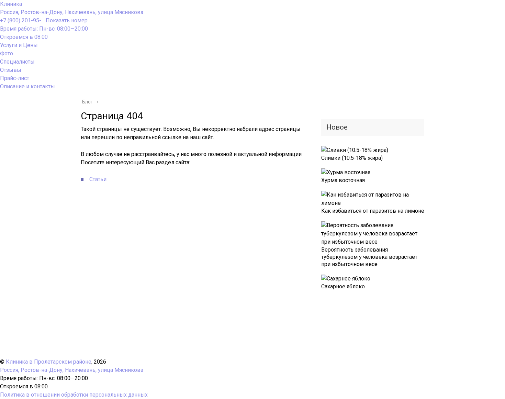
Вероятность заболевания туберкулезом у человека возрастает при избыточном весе (369, 256)
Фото (6, 53)
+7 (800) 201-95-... (44, 20)
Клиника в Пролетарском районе (48, 361)
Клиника (11, 4)
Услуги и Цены (19, 45)
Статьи (97, 179)
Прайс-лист (14, 78)
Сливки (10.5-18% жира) (352, 158)
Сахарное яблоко (343, 286)
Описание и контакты (27, 86)
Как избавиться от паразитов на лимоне (372, 211)
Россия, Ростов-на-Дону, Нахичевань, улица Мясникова (71, 12)
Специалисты (17, 61)
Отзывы (10, 70)
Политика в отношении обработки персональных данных (74, 394)
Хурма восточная (343, 180)
